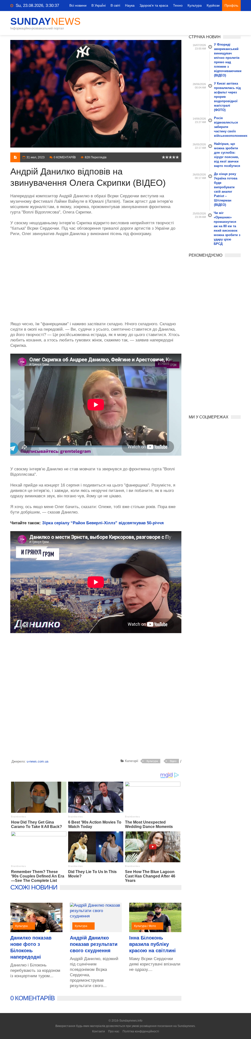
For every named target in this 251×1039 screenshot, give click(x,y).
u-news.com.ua (37, 761)
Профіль (231, 5)
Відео (173, 761)
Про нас (113, 1031)
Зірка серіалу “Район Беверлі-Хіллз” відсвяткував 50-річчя (103, 523)
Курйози (213, 5)
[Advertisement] (95, 276)
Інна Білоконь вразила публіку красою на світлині (152, 944)
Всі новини (78, 5)
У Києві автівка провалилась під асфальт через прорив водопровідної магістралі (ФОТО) (227, 97)
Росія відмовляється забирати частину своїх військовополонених (227, 127)
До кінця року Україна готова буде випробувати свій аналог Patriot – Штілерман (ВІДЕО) (225, 189)
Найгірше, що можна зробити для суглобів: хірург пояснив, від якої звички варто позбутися (227, 155)
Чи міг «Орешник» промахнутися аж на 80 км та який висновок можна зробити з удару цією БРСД (227, 228)
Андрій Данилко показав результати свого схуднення (93, 944)
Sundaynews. (186, 1026)
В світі (115, 5)
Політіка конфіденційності (141, 1031)
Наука (130, 5)
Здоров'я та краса (153, 5)
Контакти (98, 1031)
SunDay (45, 21)
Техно (178, 5)
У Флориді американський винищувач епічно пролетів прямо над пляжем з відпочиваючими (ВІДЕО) (227, 60)
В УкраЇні (98, 5)
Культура (195, 5)
